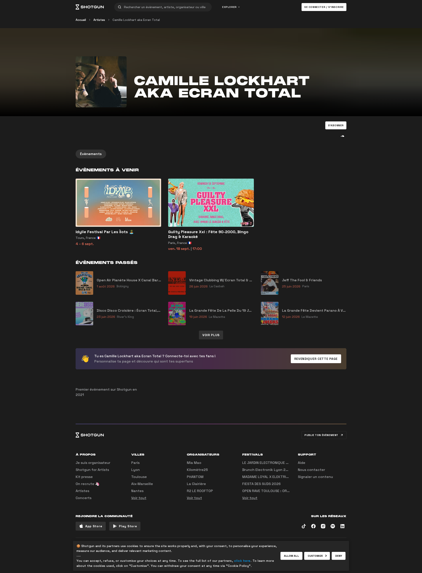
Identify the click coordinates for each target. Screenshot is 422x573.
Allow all (291, 556)
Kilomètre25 (197, 469)
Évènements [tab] (91, 154)
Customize (315, 556)
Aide (301, 462)
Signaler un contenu (315, 476)
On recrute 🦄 (88, 483)
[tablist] (211, 154)
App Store (93, 526)
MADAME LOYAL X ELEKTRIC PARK (270, 476)
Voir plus (211, 335)
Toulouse (139, 476)
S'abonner (336, 125)
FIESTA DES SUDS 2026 (261, 483)
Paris (135, 462)
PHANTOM (195, 476)
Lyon (135, 469)
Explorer (229, 7)
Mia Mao (194, 462)
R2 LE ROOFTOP (200, 491)
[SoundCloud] (342, 136)
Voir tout (138, 498)
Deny (338, 556)
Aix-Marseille (142, 483)
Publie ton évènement (321, 435)
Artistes (99, 20)
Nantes (137, 491)
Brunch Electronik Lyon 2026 (267, 469)
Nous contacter (311, 469)
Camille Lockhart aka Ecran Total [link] (136, 20)
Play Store (128, 526)
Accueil (81, 20)
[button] (335, 125)
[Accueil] (90, 7)
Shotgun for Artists (92, 469)
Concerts (83, 498)
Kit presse (84, 476)
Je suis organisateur (93, 462)
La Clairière (196, 483)
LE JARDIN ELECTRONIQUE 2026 (268, 462)
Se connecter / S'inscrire (324, 7)
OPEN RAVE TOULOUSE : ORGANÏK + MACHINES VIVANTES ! (289, 491)
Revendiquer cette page (316, 359)
